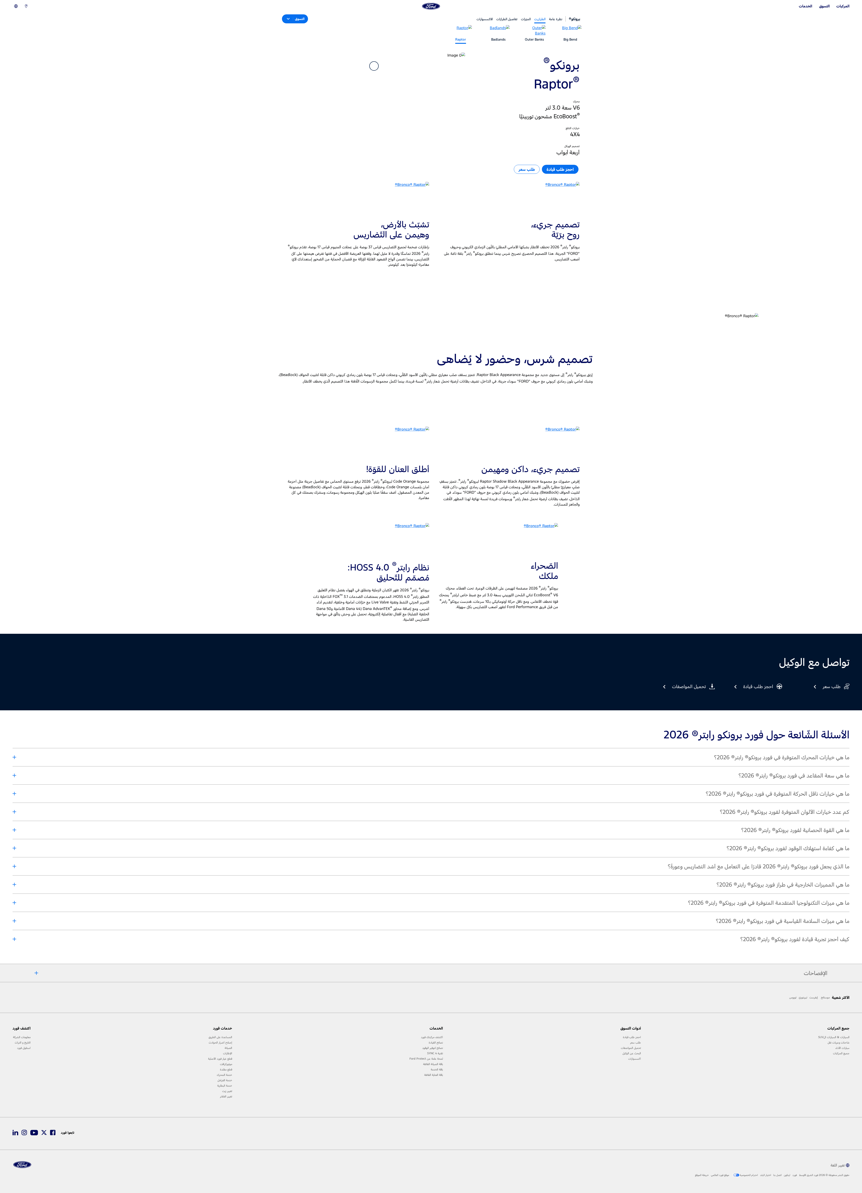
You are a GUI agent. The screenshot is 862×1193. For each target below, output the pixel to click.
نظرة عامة (555, 19)
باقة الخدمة (437, 1069)
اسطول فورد (24, 1048)
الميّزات (526, 19)
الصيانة (228, 1048)
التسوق (824, 6)
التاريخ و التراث (23, 1042)
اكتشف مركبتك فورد (432, 1037)
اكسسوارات (634, 1059)
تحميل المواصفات (631, 1048)
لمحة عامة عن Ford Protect (426, 1059)
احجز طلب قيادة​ (560, 169)
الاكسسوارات (485, 19)
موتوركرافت (226, 1064)
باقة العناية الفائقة (433, 1075)
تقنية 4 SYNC (435, 1053)
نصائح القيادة (436, 1042)
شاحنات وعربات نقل (838, 1042)
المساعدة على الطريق (220, 1037)
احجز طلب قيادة (632, 1037)
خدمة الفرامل (225, 1080)
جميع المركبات (841, 1053)
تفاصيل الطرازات (506, 19)
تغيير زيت (227, 1091)
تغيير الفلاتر (226, 1096)
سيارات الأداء (842, 1048)
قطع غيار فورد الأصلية (220, 1059)
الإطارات (227, 1053)
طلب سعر (635, 1042)
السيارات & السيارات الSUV (833, 1037)
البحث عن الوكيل (631, 1053)
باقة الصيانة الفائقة (433, 1064)
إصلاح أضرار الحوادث (220, 1042)
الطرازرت (539, 19)
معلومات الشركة (22, 1037)
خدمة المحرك (224, 1075)
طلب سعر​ (527, 169)
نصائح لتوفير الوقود (432, 1048)
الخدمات (805, 6)
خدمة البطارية (224, 1085)
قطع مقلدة (226, 1069)
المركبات (842, 6)
